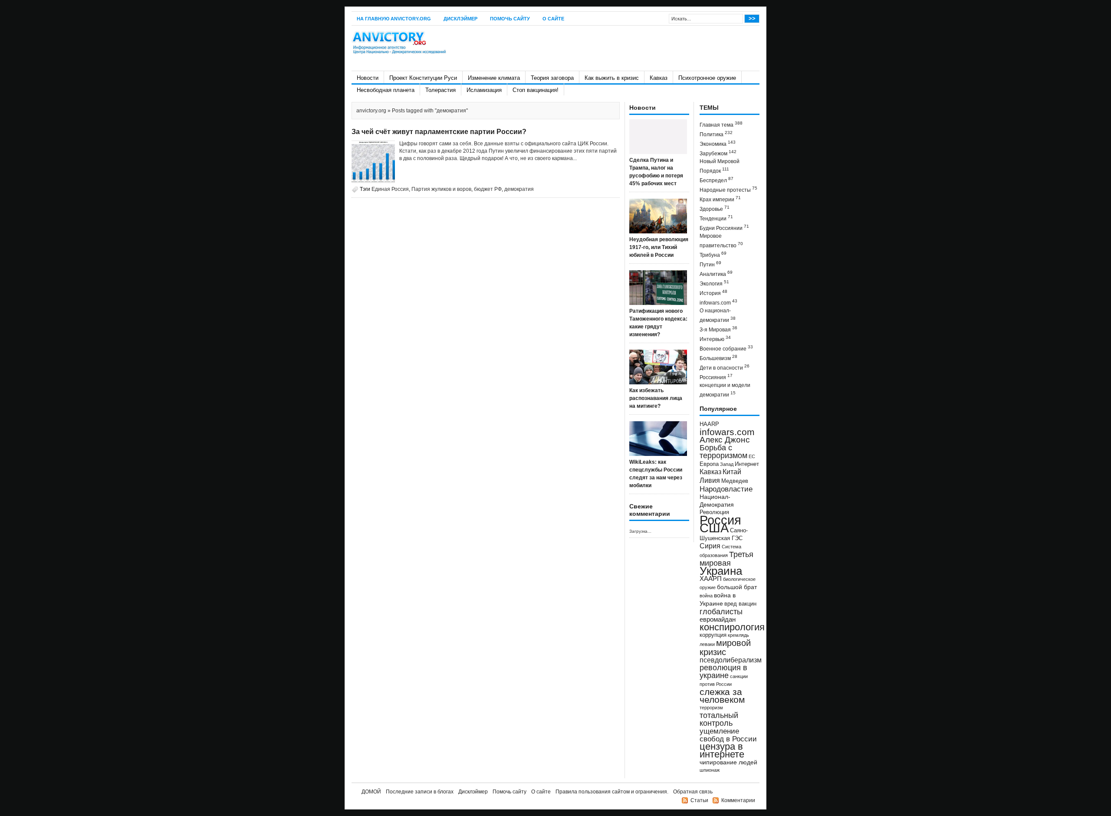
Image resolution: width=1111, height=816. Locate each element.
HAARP (709, 424)
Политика (716, 134)
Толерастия (440, 90)
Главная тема (721, 124)
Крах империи (720, 199)
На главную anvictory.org (394, 18)
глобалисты (721, 611)
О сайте (553, 18)
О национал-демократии (718, 315)
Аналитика (716, 273)
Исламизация (484, 90)
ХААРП (711, 578)
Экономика (718, 143)
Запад (726, 464)
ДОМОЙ (371, 792)
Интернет (747, 464)
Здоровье (715, 208)
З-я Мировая (718, 329)
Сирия (710, 546)
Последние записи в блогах (420, 792)
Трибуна (713, 254)
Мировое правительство (721, 241)
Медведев (734, 481)
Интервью (715, 338)
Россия (720, 520)
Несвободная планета (385, 90)
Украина (721, 571)
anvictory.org (371, 111)
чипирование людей (728, 762)
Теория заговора (552, 78)
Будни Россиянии (724, 227)
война (706, 595)
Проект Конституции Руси (423, 78)
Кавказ (658, 78)
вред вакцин (740, 603)
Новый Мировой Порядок (720, 166)
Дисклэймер (460, 18)
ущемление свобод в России (728, 735)
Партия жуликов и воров (441, 189)
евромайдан (718, 619)
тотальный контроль (719, 719)
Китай (732, 471)
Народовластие (726, 489)
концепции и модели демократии (725, 390)
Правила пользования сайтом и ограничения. (612, 792)
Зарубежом (718, 153)
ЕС (752, 456)
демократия (519, 189)
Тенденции (716, 218)
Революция (714, 512)
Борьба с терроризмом (723, 451)
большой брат (737, 586)
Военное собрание (726, 348)
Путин (710, 264)
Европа (709, 464)
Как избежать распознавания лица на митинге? (655, 398)
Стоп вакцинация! (536, 90)
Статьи (699, 800)
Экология (714, 283)
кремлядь (738, 635)
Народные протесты (728, 189)
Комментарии (738, 800)
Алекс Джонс (725, 439)
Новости (367, 78)
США (714, 528)
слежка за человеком (722, 696)
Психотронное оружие (707, 78)
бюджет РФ (488, 189)
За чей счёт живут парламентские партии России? (439, 131)
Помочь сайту (510, 18)
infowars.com (718, 302)
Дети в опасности (724, 367)
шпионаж (710, 770)
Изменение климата (494, 78)
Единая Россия (390, 189)
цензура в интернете (722, 750)
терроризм (711, 707)
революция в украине (723, 671)
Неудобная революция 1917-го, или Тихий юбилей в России (658, 247)
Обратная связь (693, 792)
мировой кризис (725, 647)
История (713, 292)
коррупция (713, 635)
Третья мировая (726, 558)
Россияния (716, 376)
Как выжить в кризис (612, 78)
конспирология (732, 627)
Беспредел (716, 180)
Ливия (710, 480)
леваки (707, 644)
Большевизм (718, 357)
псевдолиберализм (731, 660)
